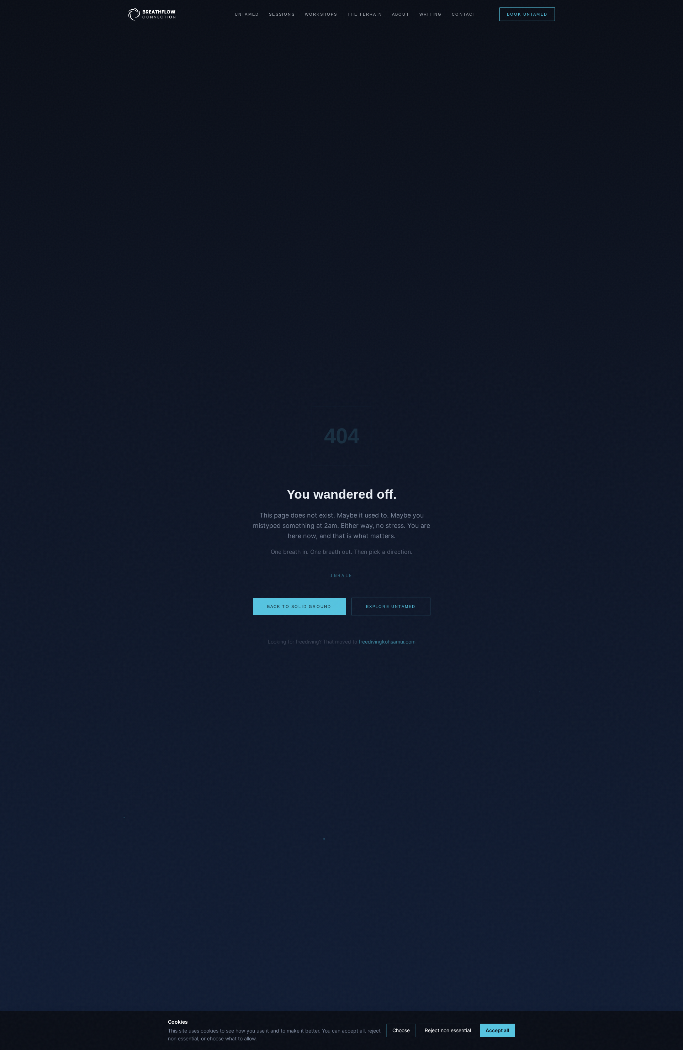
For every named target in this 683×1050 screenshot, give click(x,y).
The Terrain (365, 14)
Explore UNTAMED (391, 606)
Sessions (282, 14)
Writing (430, 14)
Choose (401, 1030)
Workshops (321, 14)
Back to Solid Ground (299, 606)
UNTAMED (247, 14)
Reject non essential (448, 1030)
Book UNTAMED (527, 14)
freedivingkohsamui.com (387, 642)
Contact (464, 14)
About (400, 14)
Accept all (497, 1030)
